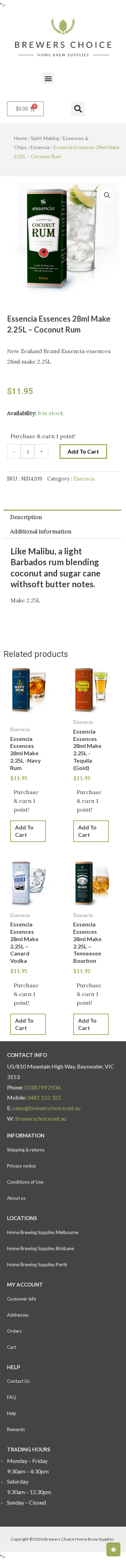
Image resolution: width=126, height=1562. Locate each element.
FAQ (11, 1397)
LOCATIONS (22, 1218)
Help (11, 1413)
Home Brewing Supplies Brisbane (40, 1248)
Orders (14, 1331)
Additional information (40, 531)
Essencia (40, 147)
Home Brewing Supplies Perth (37, 1264)
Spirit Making (45, 138)
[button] (48, 78)
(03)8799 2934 (42, 1087)
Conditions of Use (25, 1182)
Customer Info (21, 1299)
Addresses (18, 1315)
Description (26, 516)
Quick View (28, 715)
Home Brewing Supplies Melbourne (42, 1232)
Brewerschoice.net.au (40, 1118)
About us (16, 1198)
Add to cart (83, 451)
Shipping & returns (25, 1150)
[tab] (62, 517)
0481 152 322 (44, 1097)
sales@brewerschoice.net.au (46, 1108)
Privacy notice (21, 1166)
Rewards (16, 1429)
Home (20, 138)
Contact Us (18, 1381)
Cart (11, 1347)
